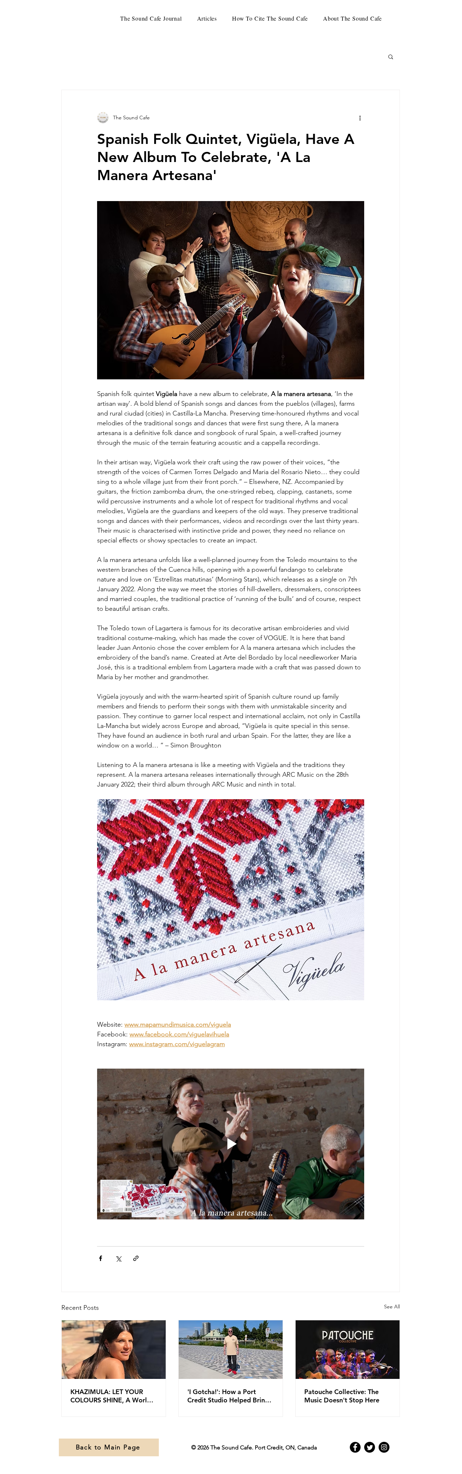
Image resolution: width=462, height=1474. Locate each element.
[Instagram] (384, 1447)
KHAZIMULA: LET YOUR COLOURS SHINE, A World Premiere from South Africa (111, 1396)
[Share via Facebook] (100, 1258)
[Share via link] (135, 1258)
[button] (390, 56)
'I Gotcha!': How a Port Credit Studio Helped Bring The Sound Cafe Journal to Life (228, 1396)
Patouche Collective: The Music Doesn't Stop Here (341, 1396)
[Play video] (230, 1144)
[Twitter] (369, 1447)
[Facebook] (355, 1447)
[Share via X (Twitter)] (118, 1258)
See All (392, 1306)
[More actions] (360, 117)
